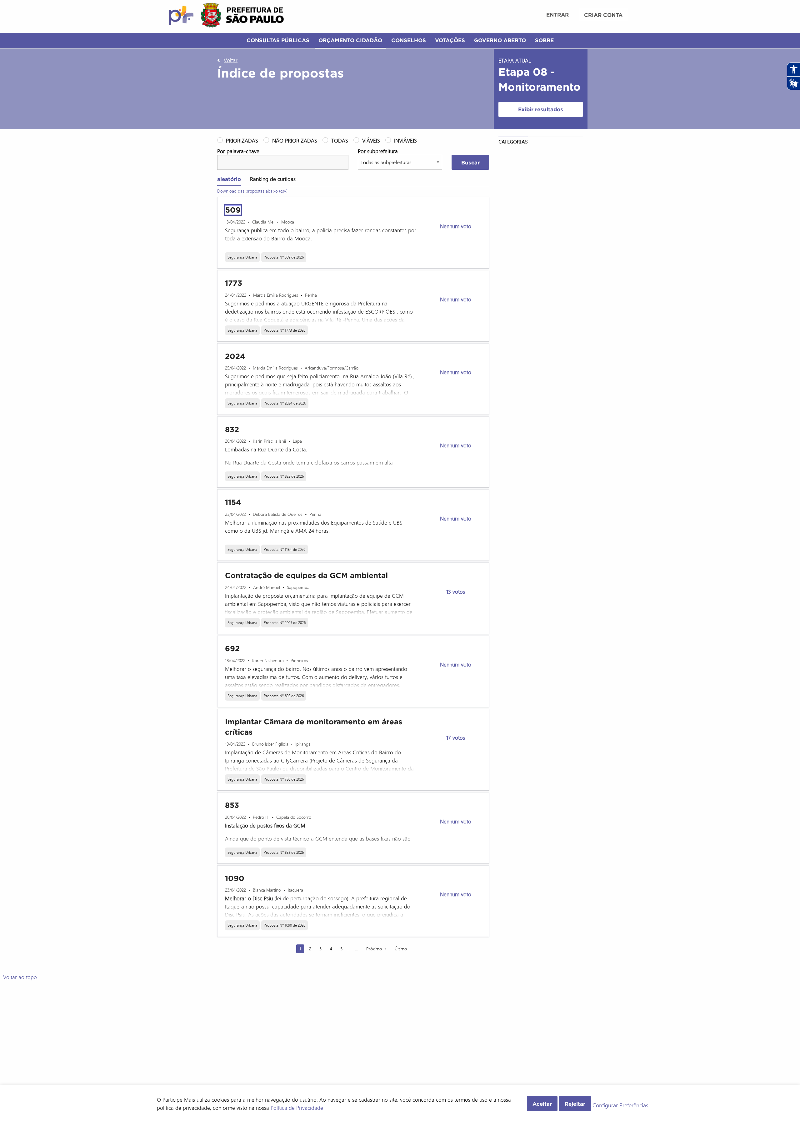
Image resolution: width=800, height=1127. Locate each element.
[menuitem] (557, 15)
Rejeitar (575, 1104)
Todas (339, 140)
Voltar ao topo (20, 977)
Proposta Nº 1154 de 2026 (284, 549)
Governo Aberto (500, 40)
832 (232, 429)
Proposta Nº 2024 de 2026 (285, 402)
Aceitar (542, 1104)
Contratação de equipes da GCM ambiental (306, 575)
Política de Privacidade (297, 1107)
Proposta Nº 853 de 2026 (284, 852)
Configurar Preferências (620, 1105)
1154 (233, 502)
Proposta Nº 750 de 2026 (284, 779)
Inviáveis (405, 140)
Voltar (231, 60)
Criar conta (603, 15)
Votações (450, 40)
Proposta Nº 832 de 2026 (284, 476)
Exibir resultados (540, 109)
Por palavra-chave (238, 151)
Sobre (544, 40)
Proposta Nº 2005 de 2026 (285, 622)
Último (401, 949)
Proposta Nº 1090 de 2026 (284, 925)
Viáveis (371, 140)
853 (232, 805)
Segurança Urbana (242, 256)
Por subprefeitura (378, 151)
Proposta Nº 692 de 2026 (284, 695)
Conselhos (408, 40)
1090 (234, 878)
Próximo (374, 949)
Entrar (557, 15)
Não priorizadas (294, 140)
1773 (233, 283)
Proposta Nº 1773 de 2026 (284, 330)
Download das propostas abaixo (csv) (252, 191)
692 (232, 648)
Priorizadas (242, 140)
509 (233, 210)
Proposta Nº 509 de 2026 (284, 256)
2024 (235, 356)
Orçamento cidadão (350, 40)
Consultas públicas (278, 40)
